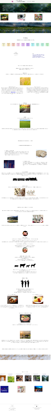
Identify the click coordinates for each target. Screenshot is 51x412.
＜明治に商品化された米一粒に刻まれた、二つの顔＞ (38, 55)
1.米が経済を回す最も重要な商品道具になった (37, 56)
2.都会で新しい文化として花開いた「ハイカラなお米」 (38, 57)
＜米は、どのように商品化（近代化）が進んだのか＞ (38, 54)
